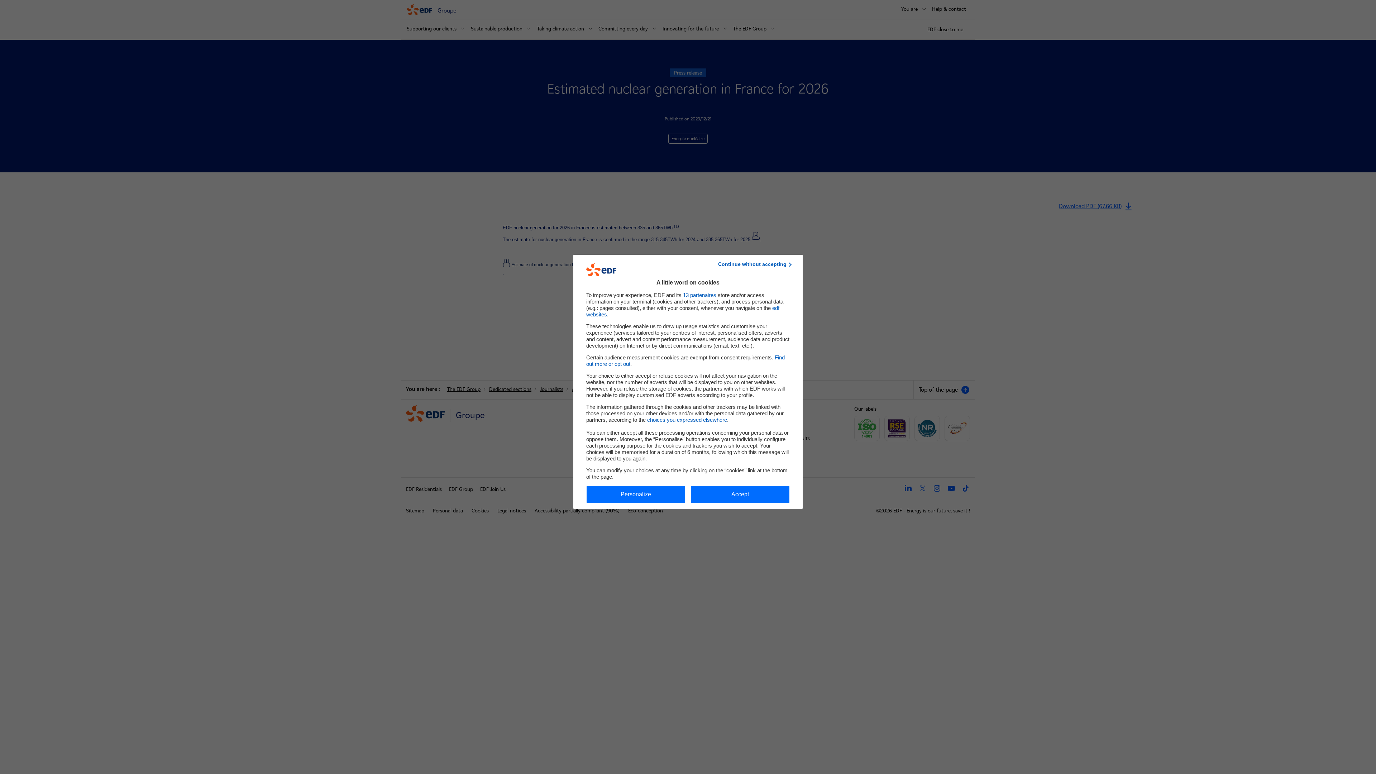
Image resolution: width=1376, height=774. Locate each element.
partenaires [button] (699, 295)
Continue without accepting (752, 264)
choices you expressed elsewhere (687, 420)
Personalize (636, 494)
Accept (740, 494)
